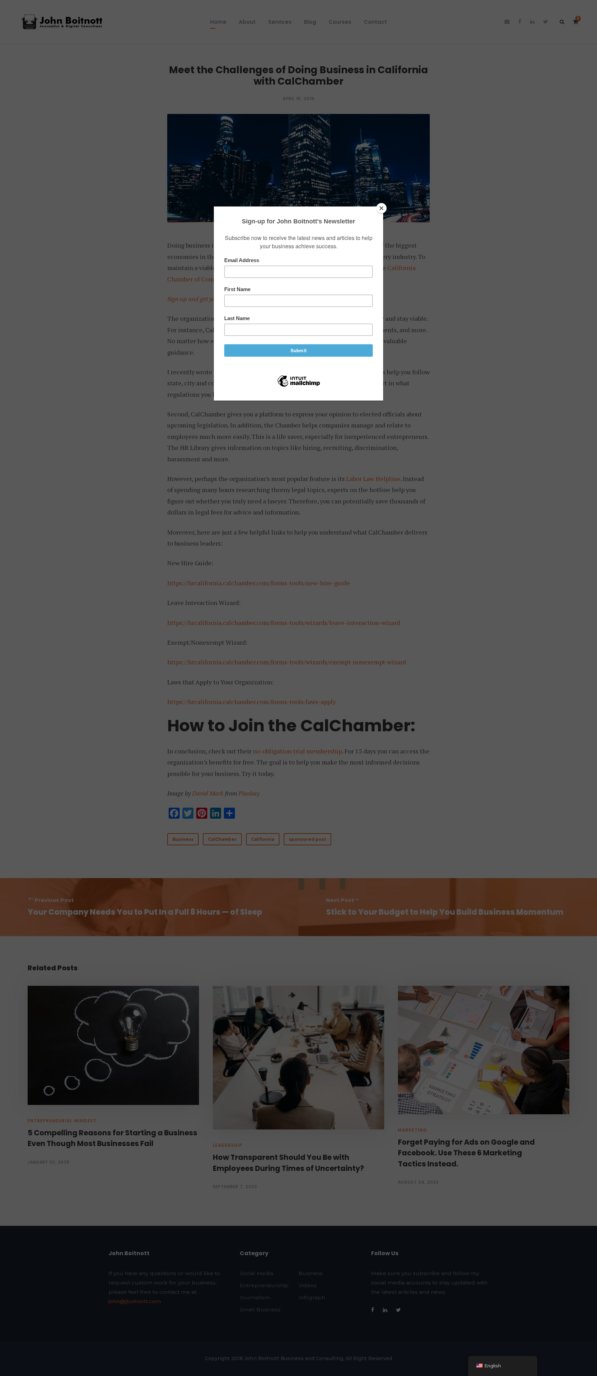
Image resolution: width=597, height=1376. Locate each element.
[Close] (381, 208)
